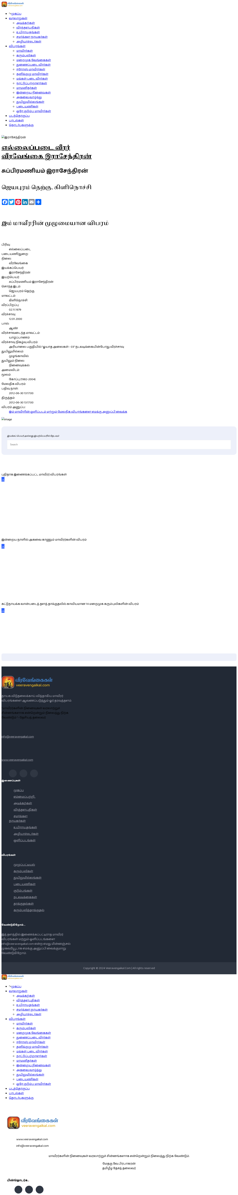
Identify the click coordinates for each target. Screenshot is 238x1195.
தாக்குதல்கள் (24, 903)
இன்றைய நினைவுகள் (33, 92)
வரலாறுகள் (18, 18)
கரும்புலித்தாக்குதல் (29, 910)
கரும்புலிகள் (26, 55)
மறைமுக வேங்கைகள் (33, 60)
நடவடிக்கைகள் (25, 897)
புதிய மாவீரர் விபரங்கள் (17, 466)
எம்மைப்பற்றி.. (25, 797)
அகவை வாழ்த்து (29, 97)
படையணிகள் (27, 106)
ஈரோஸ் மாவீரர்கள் (30, 69)
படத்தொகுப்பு (19, 116)
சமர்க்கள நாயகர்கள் (32, 37)
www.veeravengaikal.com (17, 760)
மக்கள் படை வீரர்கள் (32, 78)
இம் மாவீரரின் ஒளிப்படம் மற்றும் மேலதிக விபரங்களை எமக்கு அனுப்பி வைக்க (68, 412)
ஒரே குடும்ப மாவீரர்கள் (33, 111)
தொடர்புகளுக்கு (21, 125)
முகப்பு (16, 14)
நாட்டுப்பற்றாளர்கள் (31, 83)
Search (233, 1190)
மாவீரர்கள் (24, 51)
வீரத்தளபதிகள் (28, 27)
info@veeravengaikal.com (17, 736)
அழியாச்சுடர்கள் (28, 41)
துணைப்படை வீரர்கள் (33, 65)
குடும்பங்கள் (23, 890)
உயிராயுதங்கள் (28, 32)
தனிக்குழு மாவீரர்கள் (32, 74)
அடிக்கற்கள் (25, 23)
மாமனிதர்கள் (26, 88)
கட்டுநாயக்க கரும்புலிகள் (21, 595)
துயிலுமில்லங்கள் (30, 102)
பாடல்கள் (16, 120)
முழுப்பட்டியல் (24, 865)
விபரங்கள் (17, 46)
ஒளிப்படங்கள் (25, 840)
